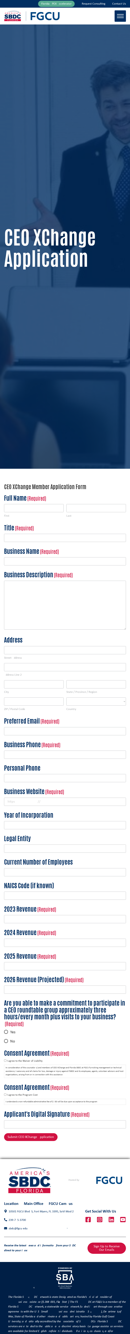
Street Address (13, 657)
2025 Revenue (30, 955)
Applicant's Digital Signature (47, 1113)
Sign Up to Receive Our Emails (107, 1248)
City (6, 692)
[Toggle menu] (120, 16)
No (12, 1041)
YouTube (123, 1220)
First (6, 515)
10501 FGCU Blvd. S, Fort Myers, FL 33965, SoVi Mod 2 (41, 1211)
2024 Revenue (30, 932)
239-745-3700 (17, 1220)
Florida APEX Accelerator (56, 3)
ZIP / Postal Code (14, 709)
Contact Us (119, 3)
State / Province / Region (81, 692)
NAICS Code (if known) (29, 885)
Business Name (31, 550)
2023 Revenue (30, 908)
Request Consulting (93, 3)
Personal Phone (22, 767)
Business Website (34, 791)
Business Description (38, 574)
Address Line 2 (13, 674)
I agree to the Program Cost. (22, 1095)
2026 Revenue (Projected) (44, 979)
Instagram (100, 1220)
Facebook (88, 1220)
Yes (12, 1032)
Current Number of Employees (38, 861)
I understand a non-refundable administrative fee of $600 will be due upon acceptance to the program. (52, 1102)
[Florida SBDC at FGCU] (32, 16)
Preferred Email (31, 720)
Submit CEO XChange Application (31, 1137)
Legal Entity (17, 838)
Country (71, 709)
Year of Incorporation (28, 814)
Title (19, 527)
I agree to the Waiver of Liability (24, 1061)
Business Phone (32, 744)
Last (68, 515)
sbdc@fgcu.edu (18, 1228)
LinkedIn (111, 1220)
